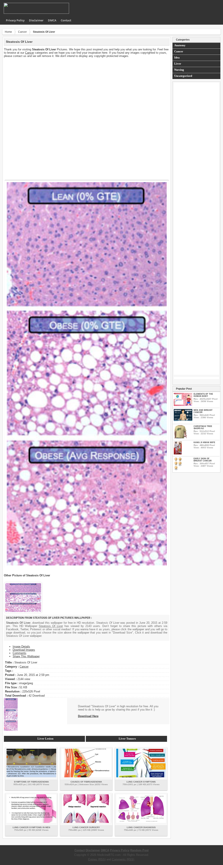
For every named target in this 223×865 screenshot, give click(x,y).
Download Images (24, 649)
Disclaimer (36, 20)
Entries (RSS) (97, 859)
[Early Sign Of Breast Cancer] (178, 469)
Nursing (179, 69)
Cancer (22, 31)
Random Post (139, 850)
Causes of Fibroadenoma (86, 782)
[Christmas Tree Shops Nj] (180, 437)
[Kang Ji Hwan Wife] (178, 453)
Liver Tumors (127, 738)
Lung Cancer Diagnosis (141, 827)
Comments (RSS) (123, 859)
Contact (66, 20)
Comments (19, 653)
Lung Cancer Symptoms (141, 782)
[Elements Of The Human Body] (183, 405)
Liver (177, 63)
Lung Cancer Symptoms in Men (31, 827)
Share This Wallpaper (26, 656)
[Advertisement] (86, 88)
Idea (177, 57)
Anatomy (180, 45)
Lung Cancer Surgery (86, 827)
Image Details (21, 646)
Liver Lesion (45, 738)
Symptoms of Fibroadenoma (31, 782)
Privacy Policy (15, 20)
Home (8, 31)
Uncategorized (183, 75)
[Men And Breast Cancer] (183, 420)
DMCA (52, 20)
